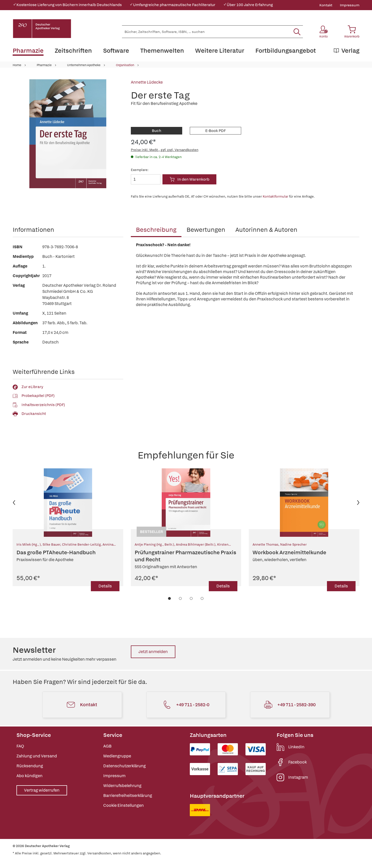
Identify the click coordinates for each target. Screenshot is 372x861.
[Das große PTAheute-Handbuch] (68, 502)
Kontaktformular (275, 196)
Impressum (349, 5)
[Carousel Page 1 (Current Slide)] (169, 598)
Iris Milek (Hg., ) (28, 544)
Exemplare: (140, 170)
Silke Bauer (51, 544)
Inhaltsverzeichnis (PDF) (43, 404)
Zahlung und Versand (36, 756)
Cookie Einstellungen (123, 805)
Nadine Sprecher (293, 544)
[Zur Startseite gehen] (42, 28)
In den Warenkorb (193, 179)
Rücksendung (29, 766)
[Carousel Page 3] (191, 598)
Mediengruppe (117, 756)
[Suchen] (297, 31)
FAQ (20, 746)
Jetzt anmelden (153, 651)
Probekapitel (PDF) (38, 395)
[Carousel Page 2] (180, 598)
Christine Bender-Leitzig (81, 544)
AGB (107, 746)
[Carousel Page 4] (202, 598)
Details (105, 586)
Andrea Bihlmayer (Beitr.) (195, 544)
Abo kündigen (29, 775)
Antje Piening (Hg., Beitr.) (154, 544)
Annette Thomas (265, 544)
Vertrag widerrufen (41, 790)
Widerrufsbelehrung (122, 785)
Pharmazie (44, 65)
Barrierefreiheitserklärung (127, 795)
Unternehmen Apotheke (83, 65)
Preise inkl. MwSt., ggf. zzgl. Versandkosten (164, 150)
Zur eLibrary (32, 386)
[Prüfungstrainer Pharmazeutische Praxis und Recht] (186, 502)
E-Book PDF (215, 130)
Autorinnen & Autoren (266, 230)
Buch (156, 130)
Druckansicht (34, 413)
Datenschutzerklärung (124, 766)
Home (17, 65)
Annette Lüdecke (147, 82)
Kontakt (325, 5)
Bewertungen (206, 230)
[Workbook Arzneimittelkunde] (304, 502)
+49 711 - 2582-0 (192, 704)
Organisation (125, 65)
